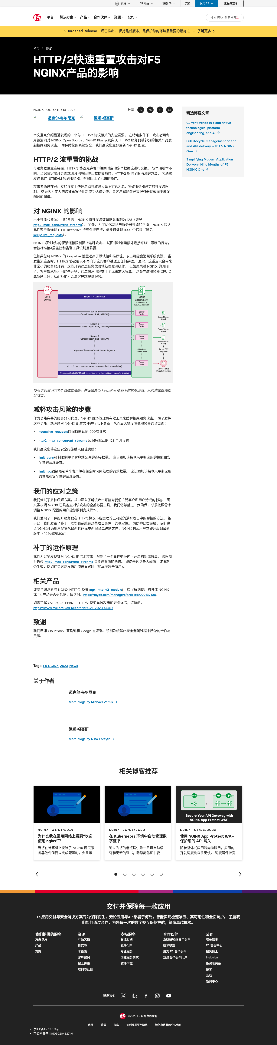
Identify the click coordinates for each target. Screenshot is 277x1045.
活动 (209, 975)
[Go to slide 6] (161, 874)
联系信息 (212, 939)
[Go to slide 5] (152, 874)
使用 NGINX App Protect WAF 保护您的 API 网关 (207, 838)
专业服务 (127, 951)
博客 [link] (49, 48)
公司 (36, 48)
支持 (188, 3)
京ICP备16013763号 (46, 1029)
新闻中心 (212, 982)
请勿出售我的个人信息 (168, 1025)
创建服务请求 (130, 957)
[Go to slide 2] (124, 874)
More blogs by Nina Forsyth (89, 739)
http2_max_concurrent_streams (57, 225)
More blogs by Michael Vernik (91, 702)
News (73, 666)
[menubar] (138, 3)
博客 (209, 969)
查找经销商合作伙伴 (176, 939)
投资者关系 (213, 963)
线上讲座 (84, 963)
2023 (64, 666)
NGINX (114, 830)
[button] (103, 332)
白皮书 (82, 945)
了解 (232, 917)
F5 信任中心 (214, 945)
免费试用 (41, 939)
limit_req (45, 471)
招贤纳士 (212, 951)
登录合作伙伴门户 (175, 957)
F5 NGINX (51, 666)
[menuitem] (122, 3)
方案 (38, 951)
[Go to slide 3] (133, 874)
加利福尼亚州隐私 (137, 1025)
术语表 (82, 951)
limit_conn (46, 458)
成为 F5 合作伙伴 (174, 951)
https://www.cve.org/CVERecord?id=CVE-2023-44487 (73, 608)
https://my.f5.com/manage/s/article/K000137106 (119, 595)
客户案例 (84, 957)
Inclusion (212, 957)
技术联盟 (169, 945)
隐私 (116, 1025)
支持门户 (127, 945)
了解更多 (204, 31)
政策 (103, 1025)
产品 (38, 945)
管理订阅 (127, 939)
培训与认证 (85, 969)
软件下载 (127, 963)
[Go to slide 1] (115, 874)
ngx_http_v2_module (106, 590)
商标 (90, 1025)
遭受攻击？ (231, 3)
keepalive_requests (48, 235)
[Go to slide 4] (143, 874)
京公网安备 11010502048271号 (53, 1034)
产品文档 (84, 939)
